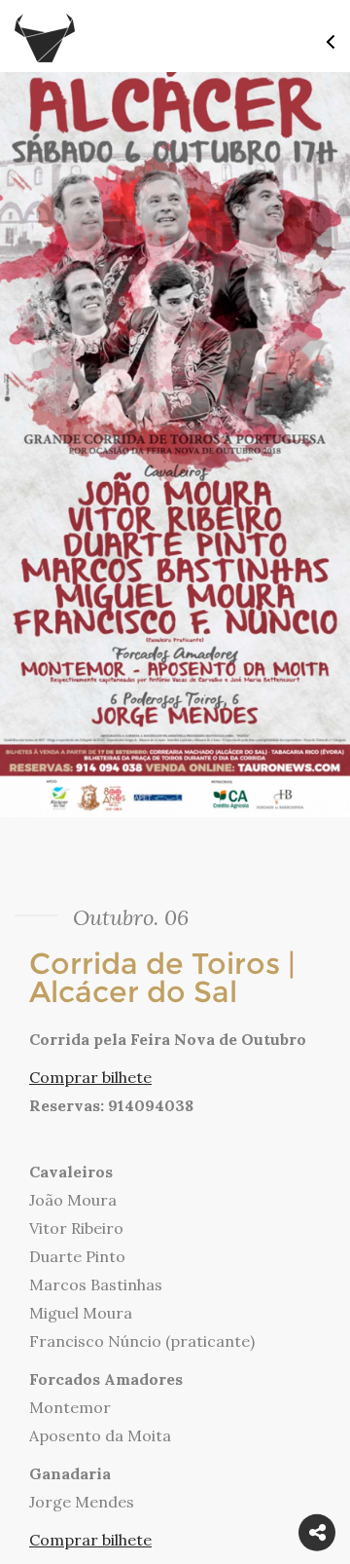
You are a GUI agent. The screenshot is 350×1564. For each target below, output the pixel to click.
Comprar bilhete (90, 1077)
